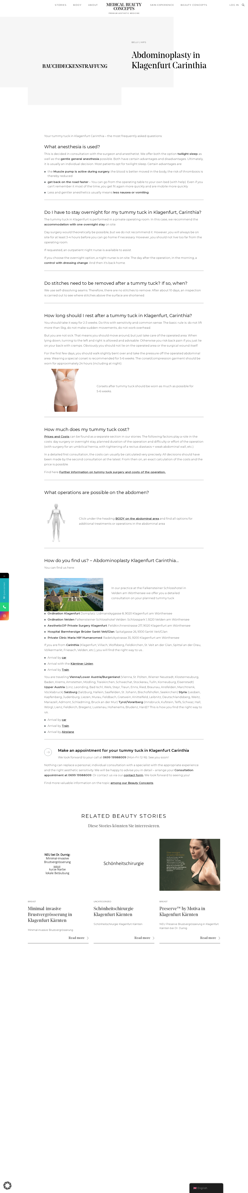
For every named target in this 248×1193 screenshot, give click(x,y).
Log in (234, 5)
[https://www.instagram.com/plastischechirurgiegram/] (4, 615)
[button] (7, 1185)
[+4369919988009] (4, 606)
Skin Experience (162, 5)
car (64, 657)
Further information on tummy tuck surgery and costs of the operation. (112, 472)
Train (65, 669)
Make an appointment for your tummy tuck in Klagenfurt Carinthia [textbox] (123, 750)
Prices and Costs (56, 436)
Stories (60, 5)
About (93, 5)
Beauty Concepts (194, 5)
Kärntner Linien (82, 663)
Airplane (68, 732)
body (77, 5)
